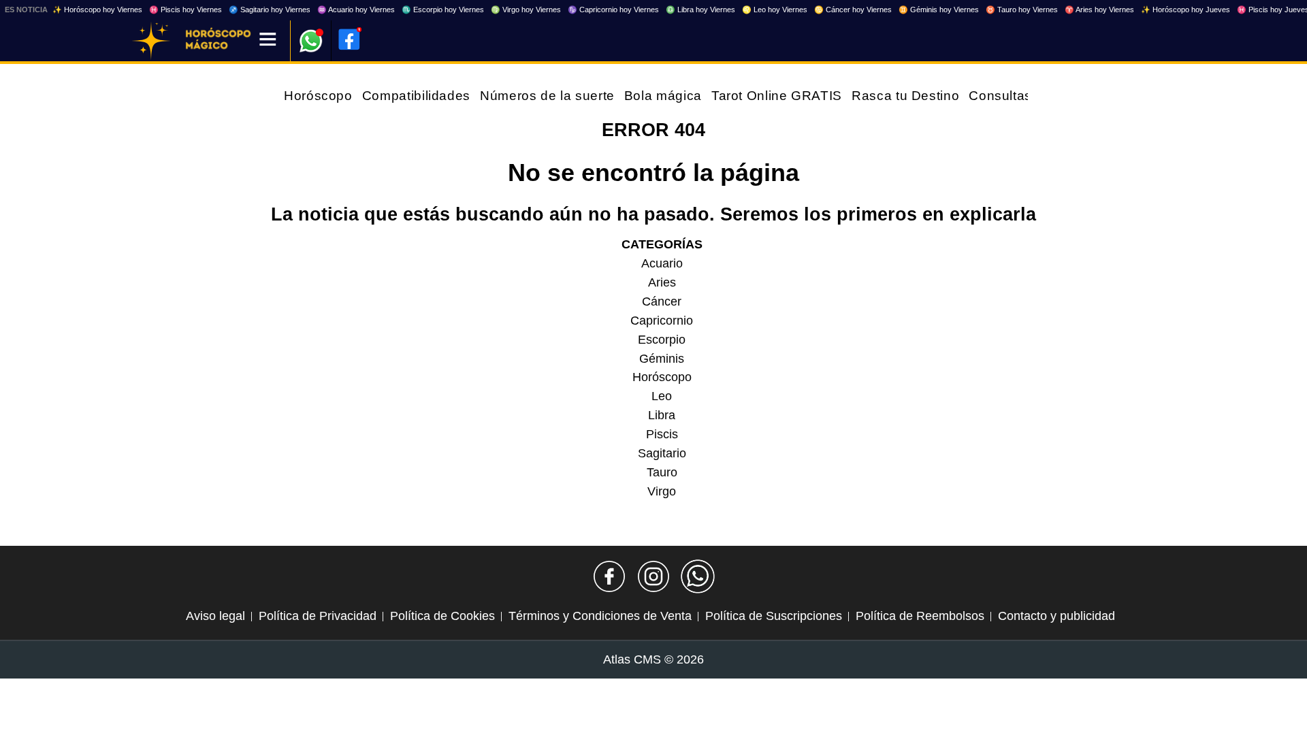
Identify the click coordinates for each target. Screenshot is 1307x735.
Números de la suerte (547, 95)
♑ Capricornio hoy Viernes (613, 9)
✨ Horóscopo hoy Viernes (97, 9)
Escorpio (661, 339)
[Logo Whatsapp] (311, 34)
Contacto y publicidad (1056, 616)
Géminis (661, 358)
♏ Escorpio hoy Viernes (443, 9)
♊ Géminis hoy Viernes (939, 9)
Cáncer (661, 301)
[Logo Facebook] (349, 39)
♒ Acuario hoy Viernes (356, 9)
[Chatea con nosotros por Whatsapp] (698, 576)
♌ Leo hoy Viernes (774, 9)
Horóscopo (318, 95)
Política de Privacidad (317, 616)
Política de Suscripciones (773, 616)
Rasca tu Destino (905, 95)
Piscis (662, 434)
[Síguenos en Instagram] (653, 576)
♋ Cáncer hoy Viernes (853, 9)
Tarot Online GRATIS (776, 95)
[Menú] (267, 40)
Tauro (662, 472)
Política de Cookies (442, 616)
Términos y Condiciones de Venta (600, 616)
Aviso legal (215, 616)
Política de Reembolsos (920, 616)
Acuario (662, 263)
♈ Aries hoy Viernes (1099, 9)
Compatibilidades (416, 95)
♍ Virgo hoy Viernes (526, 9)
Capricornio (661, 320)
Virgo (661, 491)
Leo (661, 396)
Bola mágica (663, 95)
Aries (662, 282)
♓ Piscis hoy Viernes (185, 9)
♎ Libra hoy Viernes (700, 9)
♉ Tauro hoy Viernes (1022, 9)
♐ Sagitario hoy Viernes (269, 9)
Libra (661, 415)
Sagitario (662, 453)
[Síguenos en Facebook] (609, 576)
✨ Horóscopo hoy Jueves (1185, 9)
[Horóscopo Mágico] (151, 40)
